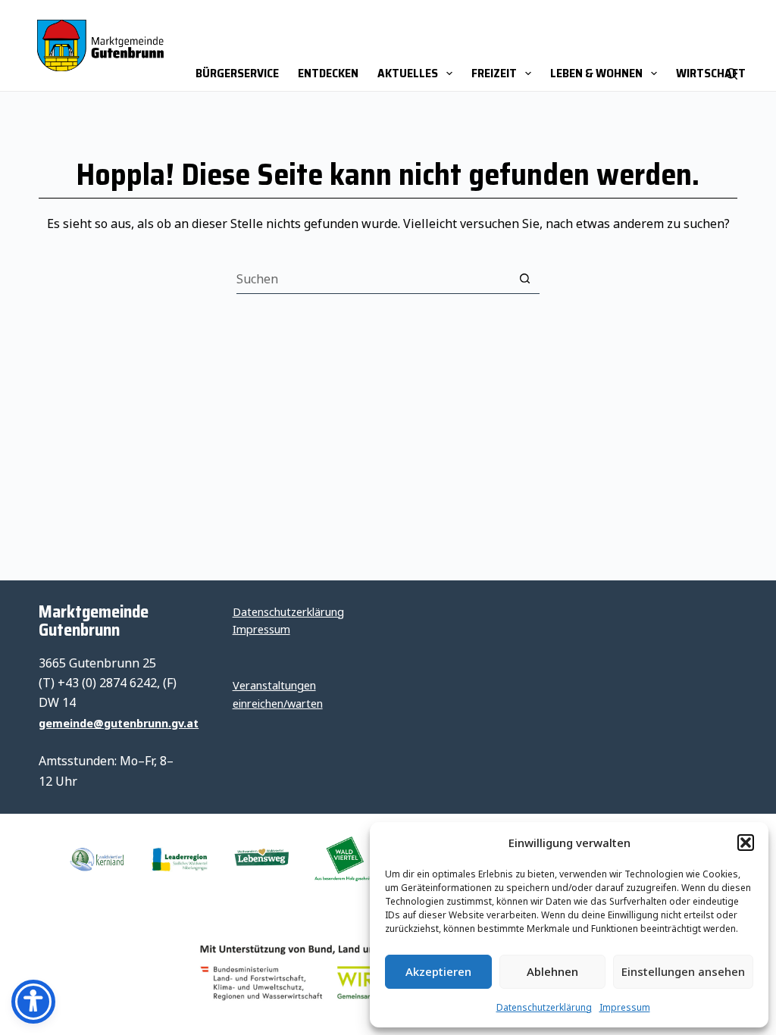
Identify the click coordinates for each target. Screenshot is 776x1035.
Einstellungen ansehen (683, 971)
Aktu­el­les (407, 73)
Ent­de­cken (328, 73)
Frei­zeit (494, 73)
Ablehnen (552, 971)
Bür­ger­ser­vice (237, 73)
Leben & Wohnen (596, 73)
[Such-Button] (524, 279)
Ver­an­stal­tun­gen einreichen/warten (278, 694)
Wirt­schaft (711, 73)
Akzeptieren (438, 971)
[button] (745, 842)
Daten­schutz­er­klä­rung (544, 1007)
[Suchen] (731, 45)
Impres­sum (624, 1007)
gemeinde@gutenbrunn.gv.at (119, 723)
